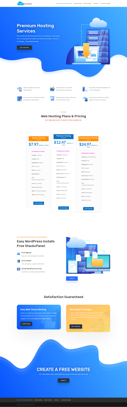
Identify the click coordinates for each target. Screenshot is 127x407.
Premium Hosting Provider (64, 3)
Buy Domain (87, 3)
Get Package (76, 326)
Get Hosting (24, 47)
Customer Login (105, 3)
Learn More (26, 323)
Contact (95, 3)
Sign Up (71, 278)
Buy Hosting (78, 3)
